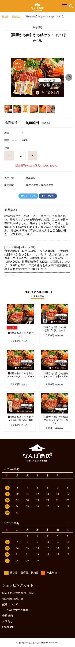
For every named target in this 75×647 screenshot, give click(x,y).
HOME (5, 16)
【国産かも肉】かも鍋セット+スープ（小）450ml (54, 376)
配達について (10, 604)
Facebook (8, 626)
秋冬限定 (16, 16)
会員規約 (7, 615)
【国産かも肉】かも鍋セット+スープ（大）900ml (20, 376)
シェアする (49, 196)
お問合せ (7, 621)
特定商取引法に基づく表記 (18, 593)
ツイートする (29, 196)
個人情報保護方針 (12, 598)
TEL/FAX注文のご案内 (15, 610)
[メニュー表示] (64, 6)
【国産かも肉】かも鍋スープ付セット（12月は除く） (54, 419)
